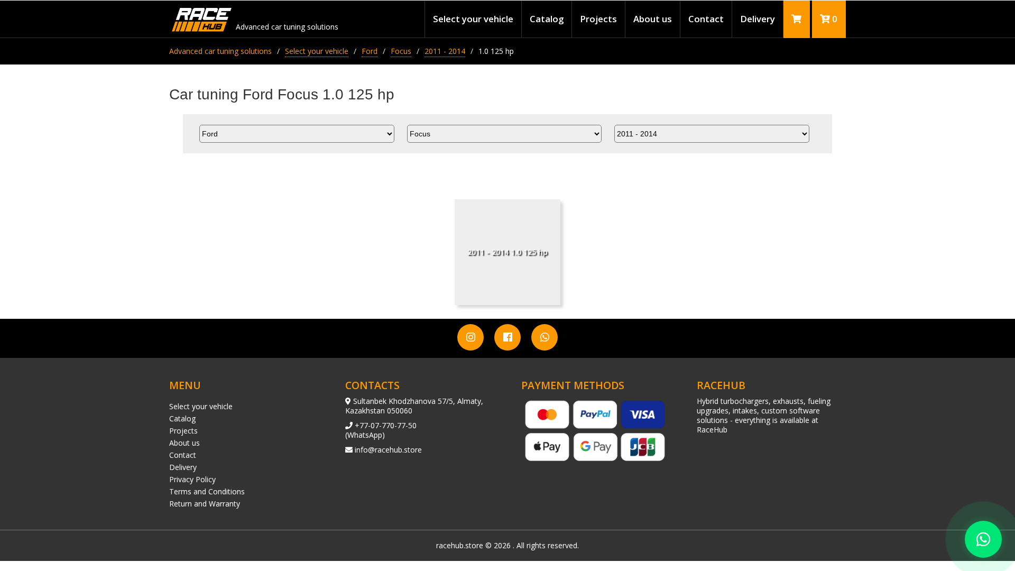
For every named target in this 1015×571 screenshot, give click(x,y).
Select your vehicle (473, 19)
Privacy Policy (192, 479)
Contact (706, 19)
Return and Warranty (204, 504)
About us (652, 19)
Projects (598, 19)
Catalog (547, 19)
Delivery (757, 19)
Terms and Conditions (207, 491)
